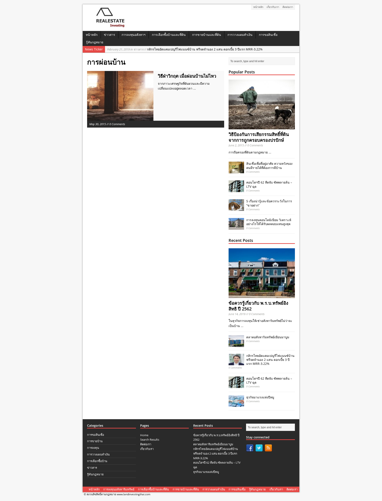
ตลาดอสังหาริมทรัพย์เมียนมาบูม (267, 337)
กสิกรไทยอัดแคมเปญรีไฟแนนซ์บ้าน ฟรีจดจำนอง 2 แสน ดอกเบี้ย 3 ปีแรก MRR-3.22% (185, 49)
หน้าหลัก (258, 7)
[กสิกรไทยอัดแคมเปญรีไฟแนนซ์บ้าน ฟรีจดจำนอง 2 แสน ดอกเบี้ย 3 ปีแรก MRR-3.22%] (236, 363)
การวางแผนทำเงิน (239, 35)
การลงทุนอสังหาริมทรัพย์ (118, 489)
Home (144, 435)
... (194, 88)
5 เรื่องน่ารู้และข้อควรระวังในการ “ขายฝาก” (269, 203)
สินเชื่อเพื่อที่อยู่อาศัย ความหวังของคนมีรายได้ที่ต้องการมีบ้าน (269, 165)
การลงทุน (93, 448)
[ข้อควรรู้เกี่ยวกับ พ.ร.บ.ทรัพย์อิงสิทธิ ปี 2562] (262, 295)
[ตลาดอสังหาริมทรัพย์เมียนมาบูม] (236, 344)
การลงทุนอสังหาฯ (133, 35)
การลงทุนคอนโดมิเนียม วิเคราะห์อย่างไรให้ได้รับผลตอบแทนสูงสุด (268, 222)
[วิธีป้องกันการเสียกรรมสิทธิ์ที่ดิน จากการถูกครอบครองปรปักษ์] (262, 127)
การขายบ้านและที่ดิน (206, 35)
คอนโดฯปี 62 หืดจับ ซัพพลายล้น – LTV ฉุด (269, 184)
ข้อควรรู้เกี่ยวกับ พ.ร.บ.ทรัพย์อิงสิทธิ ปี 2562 (258, 306)
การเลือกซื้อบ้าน (97, 461)
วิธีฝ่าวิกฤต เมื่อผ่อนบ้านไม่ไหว (187, 76)
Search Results (149, 440)
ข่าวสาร (109, 35)
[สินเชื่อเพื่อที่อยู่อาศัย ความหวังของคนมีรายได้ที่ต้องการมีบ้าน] (236, 171)
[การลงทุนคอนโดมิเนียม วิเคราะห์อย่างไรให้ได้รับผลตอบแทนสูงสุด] (236, 227)
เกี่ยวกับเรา (273, 7)
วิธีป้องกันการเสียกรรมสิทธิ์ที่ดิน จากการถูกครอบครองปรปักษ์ (259, 137)
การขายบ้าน (95, 441)
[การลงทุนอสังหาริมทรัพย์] (108, 26)
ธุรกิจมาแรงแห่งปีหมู (260, 397)
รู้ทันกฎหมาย (94, 42)
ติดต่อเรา (288, 7)
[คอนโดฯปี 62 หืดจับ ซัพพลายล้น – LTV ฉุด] (236, 189)
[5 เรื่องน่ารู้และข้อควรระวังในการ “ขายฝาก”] (236, 208)
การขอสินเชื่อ (268, 35)
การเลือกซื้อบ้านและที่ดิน (169, 35)
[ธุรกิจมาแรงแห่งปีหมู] (236, 404)
